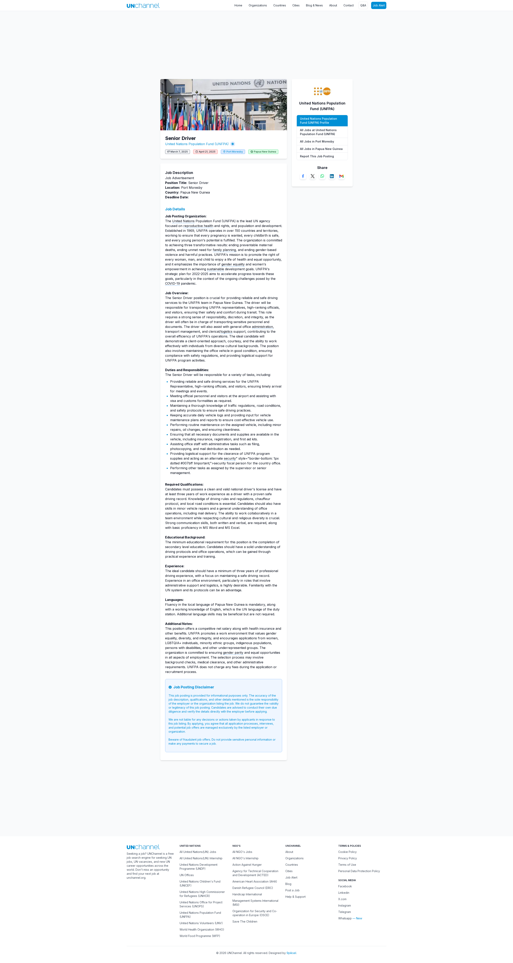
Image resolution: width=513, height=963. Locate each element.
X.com (342, 899)
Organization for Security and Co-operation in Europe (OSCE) (254, 913)
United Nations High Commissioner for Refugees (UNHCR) (202, 894)
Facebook (345, 886)
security (230, 458)
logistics (226, 331)
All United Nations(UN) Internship (201, 858)
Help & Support (295, 896)
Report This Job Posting (317, 156)
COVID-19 (172, 283)
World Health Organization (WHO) (202, 929)
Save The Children (244, 921)
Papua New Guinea (265, 151)
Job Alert (379, 5)
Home (238, 5)
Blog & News (314, 5)
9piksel (291, 953)
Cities (296, 5)
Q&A (363, 5)
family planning (224, 250)
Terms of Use (347, 864)
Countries (279, 5)
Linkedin (343, 892)
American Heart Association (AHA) (254, 881)
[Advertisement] (120, 43)
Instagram (344, 905)
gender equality (233, 264)
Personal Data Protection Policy (359, 871)
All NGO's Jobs (242, 852)
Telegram (344, 912)
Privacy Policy (347, 858)
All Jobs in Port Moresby (317, 141)
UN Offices (187, 875)
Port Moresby (234, 151)
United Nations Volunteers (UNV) (201, 923)
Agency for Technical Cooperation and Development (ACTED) (255, 873)
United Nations (183, 221)
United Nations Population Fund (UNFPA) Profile (318, 120)
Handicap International (247, 894)
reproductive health (198, 226)
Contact (348, 5)
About (333, 5)
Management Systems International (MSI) (255, 902)
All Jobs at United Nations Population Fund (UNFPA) (318, 132)
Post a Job (292, 890)
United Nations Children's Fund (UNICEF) (200, 883)
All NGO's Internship (245, 858)
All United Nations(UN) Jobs (198, 852)
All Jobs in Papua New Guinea (321, 149)
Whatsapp (345, 918)
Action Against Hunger (247, 864)
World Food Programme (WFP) (200, 936)
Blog (288, 884)
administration (262, 327)
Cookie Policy (347, 852)
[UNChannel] (143, 5)
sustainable (215, 269)
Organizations (258, 5)
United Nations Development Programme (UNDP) (198, 866)
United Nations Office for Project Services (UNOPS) (201, 904)
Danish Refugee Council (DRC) (252, 888)
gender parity (233, 653)
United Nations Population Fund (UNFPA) (197, 144)
